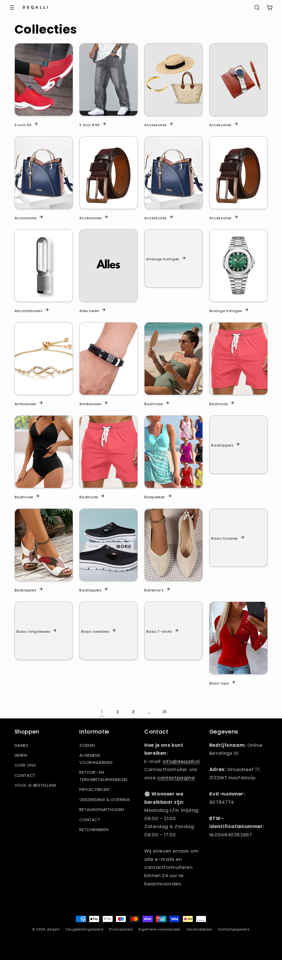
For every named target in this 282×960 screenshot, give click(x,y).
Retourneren (93, 829)
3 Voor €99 (89, 124)
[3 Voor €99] (108, 80)
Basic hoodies (224, 538)
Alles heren (89, 311)
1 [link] (102, 711)
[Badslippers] (44, 545)
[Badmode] (173, 359)
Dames (22, 745)
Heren (21, 755)
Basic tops (219, 683)
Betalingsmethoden (101, 809)
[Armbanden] (44, 359)
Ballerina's (154, 590)
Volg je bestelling (35, 785)
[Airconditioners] (44, 265)
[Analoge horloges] (238, 265)
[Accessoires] (173, 80)
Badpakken (154, 497)
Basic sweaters (96, 631)
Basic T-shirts (159, 631)
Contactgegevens (234, 929)
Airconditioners (29, 311)
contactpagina (176, 777)
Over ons (25, 765)
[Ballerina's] (173, 545)
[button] (12, 7)
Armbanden (26, 404)
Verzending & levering (104, 799)
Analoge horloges (162, 259)
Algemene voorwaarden (95, 759)
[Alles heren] (108, 265)
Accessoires (155, 124)
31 (164, 712)
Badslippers (222, 445)
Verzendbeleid (199, 929)
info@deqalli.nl (181, 761)
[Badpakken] (173, 452)
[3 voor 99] (44, 80)
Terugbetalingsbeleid (84, 929)
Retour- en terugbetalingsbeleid (103, 776)
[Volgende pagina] (180, 712)
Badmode (153, 404)
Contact (25, 775)
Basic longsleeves (33, 631)
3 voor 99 (23, 124)
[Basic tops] (238, 638)
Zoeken (87, 745)
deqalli (53, 929)
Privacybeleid (94, 789)
